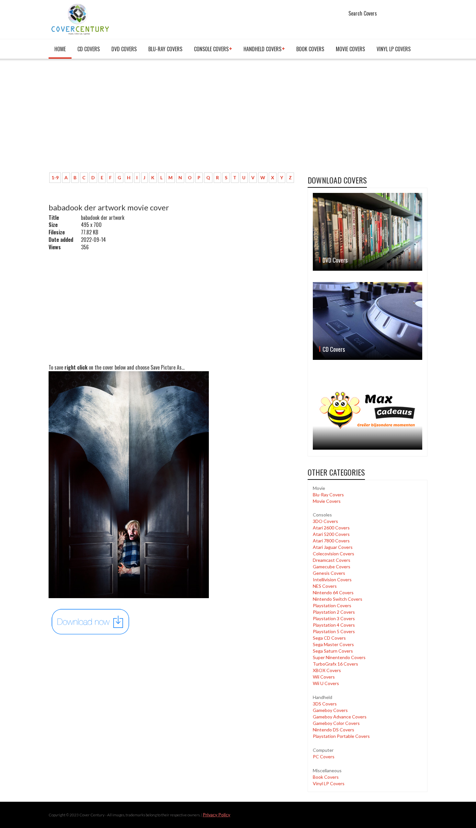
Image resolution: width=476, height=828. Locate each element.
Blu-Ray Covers (165, 49)
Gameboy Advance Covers (340, 716)
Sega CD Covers (329, 638)
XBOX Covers (327, 670)
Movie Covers (350, 49)
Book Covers (310, 49)
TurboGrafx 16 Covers (335, 664)
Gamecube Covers (331, 566)
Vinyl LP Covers (394, 49)
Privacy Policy (216, 814)
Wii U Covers (326, 683)
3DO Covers (325, 521)
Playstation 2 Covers (334, 612)
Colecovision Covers (333, 553)
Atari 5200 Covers (331, 534)
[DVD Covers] (367, 232)
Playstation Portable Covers (341, 736)
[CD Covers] (367, 321)
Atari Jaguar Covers (333, 547)
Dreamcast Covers (331, 560)
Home (60, 49)
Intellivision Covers (332, 579)
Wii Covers (324, 677)
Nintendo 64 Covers (333, 592)
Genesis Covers (329, 573)
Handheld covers (262, 49)
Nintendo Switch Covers (337, 599)
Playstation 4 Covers (334, 625)
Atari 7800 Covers (331, 540)
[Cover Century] (81, 19)
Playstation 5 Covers (334, 631)
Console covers (211, 49)
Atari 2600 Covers (331, 527)
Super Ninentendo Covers (339, 657)
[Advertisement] (173, 119)
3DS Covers (325, 703)
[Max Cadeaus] (367, 410)
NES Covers (325, 586)
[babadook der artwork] (91, 621)
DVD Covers (124, 49)
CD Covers (88, 49)
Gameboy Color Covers (336, 723)
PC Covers (323, 756)
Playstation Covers (332, 605)
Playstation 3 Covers (334, 618)
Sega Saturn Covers (333, 651)
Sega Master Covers (333, 644)
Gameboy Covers (330, 710)
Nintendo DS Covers (333, 729)
